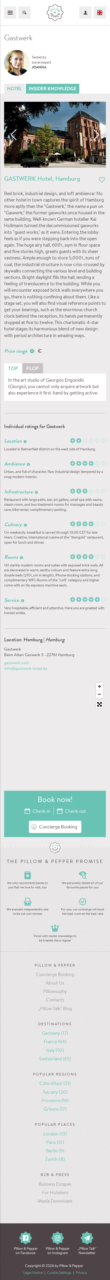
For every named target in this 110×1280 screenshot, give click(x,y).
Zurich (55, 1159)
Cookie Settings (59, 1273)
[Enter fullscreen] (99, 704)
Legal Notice (33, 1273)
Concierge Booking (55, 975)
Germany (55, 1033)
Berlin (55, 1151)
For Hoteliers (55, 1193)
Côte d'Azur (55, 1084)
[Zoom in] (99, 686)
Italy (55, 1051)
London (55, 1134)
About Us (55, 983)
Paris (55, 1143)
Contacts (55, 1000)
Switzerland (55, 1059)
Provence (55, 1101)
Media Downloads (55, 1201)
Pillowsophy (55, 992)
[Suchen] (24, 12)
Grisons (55, 1109)
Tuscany (55, 1092)
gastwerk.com (16, 663)
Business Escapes (55, 1184)
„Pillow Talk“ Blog (55, 1009)
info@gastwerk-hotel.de (25, 669)
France (55, 1042)
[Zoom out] (99, 694)
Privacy (81, 1273)
